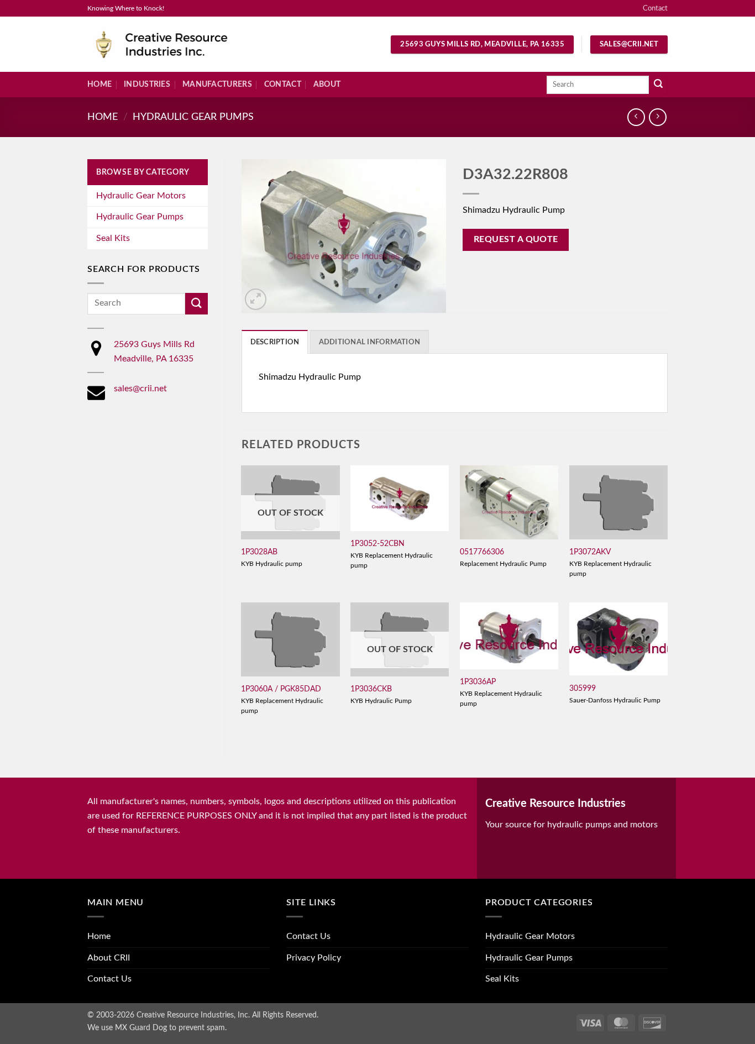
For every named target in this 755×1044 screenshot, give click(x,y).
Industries (147, 84)
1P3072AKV (590, 552)
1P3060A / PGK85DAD (281, 689)
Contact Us (109, 978)
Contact (655, 8)
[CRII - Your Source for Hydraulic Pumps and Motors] (178, 44)
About (326, 84)
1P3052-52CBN (377, 543)
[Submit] (658, 85)
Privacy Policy (313, 957)
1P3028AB (259, 552)
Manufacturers (217, 84)
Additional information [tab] (370, 342)
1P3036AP (478, 682)
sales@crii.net (140, 388)
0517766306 (482, 552)
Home (99, 84)
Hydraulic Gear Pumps (193, 117)
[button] (255, 299)
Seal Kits (113, 238)
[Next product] (635, 116)
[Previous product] (657, 116)
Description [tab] (275, 342)
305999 (582, 688)
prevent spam (202, 1028)
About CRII (108, 957)
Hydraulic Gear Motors (141, 195)
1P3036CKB (371, 689)
